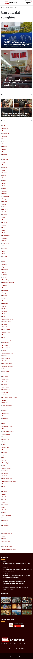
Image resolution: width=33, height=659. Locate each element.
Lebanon (4, 146)
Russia (4, 334)
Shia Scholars (5, 350)
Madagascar (5, 483)
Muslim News (6, 332)
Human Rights (5, 463)
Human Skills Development (8, 549)
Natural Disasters (6, 348)
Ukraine (4, 201)
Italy (3, 178)
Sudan (3, 436)
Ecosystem (5, 345)
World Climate (5, 476)
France (4, 457)
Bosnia (4, 494)
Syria (3, 138)
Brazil (3, 337)
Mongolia (4, 308)
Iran (3, 144)
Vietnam (4, 277)
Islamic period (5, 525)
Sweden (4, 172)
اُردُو (19, 648)
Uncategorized (5, 421)
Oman (4, 301)
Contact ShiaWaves (14, 643)
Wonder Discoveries (7, 533)
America (4, 248)
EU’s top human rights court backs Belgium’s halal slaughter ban (16, 82)
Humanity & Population (8, 523)
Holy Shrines (5, 361)
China (4, 261)
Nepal (4, 272)
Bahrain (4, 149)
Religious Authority (7, 363)
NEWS (4, 125)
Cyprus (4, 204)
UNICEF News (6, 402)
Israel (3, 486)
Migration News (6, 321)
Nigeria (4, 460)
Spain (3, 170)
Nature (4, 415)
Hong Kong (5, 280)
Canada (4, 465)
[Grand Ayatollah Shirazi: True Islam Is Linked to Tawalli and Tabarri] (16, 606)
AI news (4, 368)
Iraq (3, 131)
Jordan (4, 298)
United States (5, 447)
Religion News (5, 400)
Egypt (3, 151)
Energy (4, 316)
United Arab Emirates (8, 282)
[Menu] (2, 3)
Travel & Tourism (6, 515)
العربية (10, 648)
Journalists (4, 497)
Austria (4, 175)
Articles (4, 499)
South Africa (5, 243)
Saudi (3, 141)
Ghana (4, 240)
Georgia (4, 199)
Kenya (4, 220)
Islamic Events (5, 413)
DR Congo (5, 209)
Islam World (5, 128)
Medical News (5, 379)
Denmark (4, 191)
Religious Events (6, 389)
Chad (3, 246)
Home (3, 7)
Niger (3, 230)
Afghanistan (5, 133)
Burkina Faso (5, 235)
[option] (16, 108)
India (3, 423)
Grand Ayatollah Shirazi (8, 431)
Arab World (5, 470)
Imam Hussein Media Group (9, 481)
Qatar (3, 507)
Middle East (5, 327)
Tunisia (4, 225)
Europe (4, 165)
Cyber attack (5, 371)
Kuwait (4, 157)
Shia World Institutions (7, 374)
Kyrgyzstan (5, 303)
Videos (4, 512)
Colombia (5, 256)
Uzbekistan (5, 290)
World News (5, 392)
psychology (5, 418)
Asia (3, 259)
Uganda (4, 238)
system (4, 528)
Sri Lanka (5, 295)
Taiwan (4, 306)
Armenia (4, 531)
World (3, 162)
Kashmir (4, 154)
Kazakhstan (5, 287)
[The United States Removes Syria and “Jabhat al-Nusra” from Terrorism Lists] (27, 606)
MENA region (6, 358)
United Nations (6, 329)
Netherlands (5, 186)
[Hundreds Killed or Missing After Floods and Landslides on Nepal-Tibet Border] (16, 600)
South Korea (5, 504)
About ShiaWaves (5, 643)
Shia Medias (5, 376)
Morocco (4, 214)
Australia (4, 311)
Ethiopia (4, 222)
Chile (3, 253)
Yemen (4, 449)
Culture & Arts (5, 381)
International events (7, 353)
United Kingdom (6, 434)
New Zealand (5, 342)
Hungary (4, 538)
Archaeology (5, 473)
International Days (6, 489)
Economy (4, 324)
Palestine (4, 429)
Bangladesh (5, 442)
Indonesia (4, 452)
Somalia (4, 212)
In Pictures (4, 491)
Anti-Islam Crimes (6, 541)
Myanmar (4, 455)
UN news (4, 384)
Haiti (3, 251)
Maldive (4, 536)
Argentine (4, 410)
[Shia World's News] (11, 2)
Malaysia (4, 264)
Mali (3, 233)
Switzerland (5, 196)
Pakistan (4, 136)
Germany (4, 167)
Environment (5, 314)
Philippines (5, 269)
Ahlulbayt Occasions (7, 426)
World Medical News (7, 478)
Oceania (4, 355)
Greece (4, 180)
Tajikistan (4, 285)
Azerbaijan (5, 159)
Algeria (4, 395)
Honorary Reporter (24, 643)
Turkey (4, 444)
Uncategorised (5, 439)
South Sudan (5, 217)
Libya (3, 227)
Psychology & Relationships (9, 397)
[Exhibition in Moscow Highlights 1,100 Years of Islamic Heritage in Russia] (6, 612)
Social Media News (7, 405)
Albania (4, 188)
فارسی (15, 648)
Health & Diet (5, 387)
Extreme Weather (6, 468)
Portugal (4, 193)
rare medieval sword (7, 546)
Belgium (4, 183)
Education (4, 408)
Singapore (5, 293)
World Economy (6, 340)
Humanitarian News (7, 319)
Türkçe (22, 648)
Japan (3, 267)
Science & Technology (7, 366)
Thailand (4, 274)
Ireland (4, 510)
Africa (4, 206)
